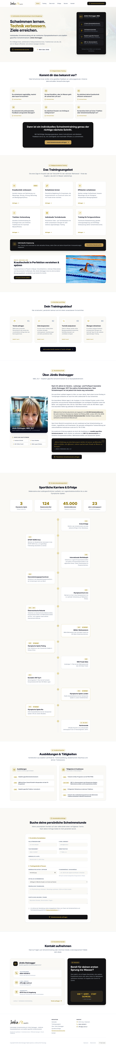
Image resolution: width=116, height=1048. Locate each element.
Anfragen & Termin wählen (23, 277)
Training (44, 3)
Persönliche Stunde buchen (94, 245)
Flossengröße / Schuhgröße (68, 869)
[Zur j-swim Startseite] (19, 1022)
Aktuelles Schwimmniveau (36, 878)
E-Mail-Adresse (64, 841)
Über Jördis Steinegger (58, 1026)
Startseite (54, 1022)
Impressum (85, 1042)
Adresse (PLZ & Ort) (34, 856)
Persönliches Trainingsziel (36, 886)
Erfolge (59, 3)
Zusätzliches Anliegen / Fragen (37, 897)
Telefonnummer (33, 849)
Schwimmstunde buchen (58, 1030)
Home (37, 3)
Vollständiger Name (34, 841)
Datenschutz (93, 1042)
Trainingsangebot (56, 1024)
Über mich (52, 3)
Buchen (66, 3)
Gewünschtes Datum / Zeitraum (37, 869)
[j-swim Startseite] (16, 3)
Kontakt (72, 3)
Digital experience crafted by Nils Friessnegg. (36, 1042)
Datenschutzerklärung (52, 910)
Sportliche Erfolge (56, 1028)
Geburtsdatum (63, 849)
